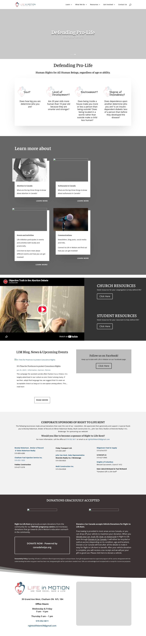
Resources (94, 5)
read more (20, 387)
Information (32, 370)
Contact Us (122, 5)
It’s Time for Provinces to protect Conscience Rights (39, 366)
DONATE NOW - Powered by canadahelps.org (42, 545)
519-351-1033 (20, 460)
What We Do (80, 5)
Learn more (42, 201)
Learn (68, 5)
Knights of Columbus (105, 462)
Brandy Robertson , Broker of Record (32, 448)
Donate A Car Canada (97, 539)
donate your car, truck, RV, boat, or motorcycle (96, 536)
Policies (48, 370)
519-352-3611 (71, 439)
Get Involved (108, 5)
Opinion (41, 370)
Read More (42, 400)
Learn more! (42, 264)
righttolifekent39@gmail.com (99, 439)
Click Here (104, 296)
